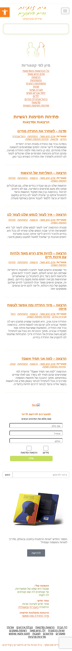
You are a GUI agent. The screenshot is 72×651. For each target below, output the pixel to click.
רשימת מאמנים (18, 630)
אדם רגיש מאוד (36, 74)
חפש (7, 474)
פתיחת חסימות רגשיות (36, 105)
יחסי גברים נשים (36, 92)
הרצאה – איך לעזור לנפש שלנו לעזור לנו (36, 214)
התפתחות (36, 80)
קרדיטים (7, 644)
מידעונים (48, 633)
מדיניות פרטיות (37, 636)
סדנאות (36, 102)
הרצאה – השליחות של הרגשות (43, 173)
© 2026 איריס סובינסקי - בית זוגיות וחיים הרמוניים (42, 644)
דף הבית (62, 627)
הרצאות (36, 77)
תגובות (36, 633)
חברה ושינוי (36, 89)
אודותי (10, 627)
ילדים (36, 96)
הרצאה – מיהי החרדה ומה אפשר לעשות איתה (36, 307)
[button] (5, 12)
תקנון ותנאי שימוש (19, 633)
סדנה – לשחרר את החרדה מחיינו (41, 131)
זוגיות (36, 86)
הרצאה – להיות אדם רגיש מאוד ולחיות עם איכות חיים (38, 255)
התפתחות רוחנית (36, 83)
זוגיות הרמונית (56, 630)
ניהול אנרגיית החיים (36, 99)
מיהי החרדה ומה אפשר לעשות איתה (35, 617)
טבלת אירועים (24, 627)
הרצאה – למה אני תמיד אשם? (43, 358)
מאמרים (60, 633)
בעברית (34, 607)
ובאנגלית (23, 607)
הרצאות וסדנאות (45, 627)
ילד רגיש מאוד (38, 630)
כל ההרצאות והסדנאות (36, 70)
